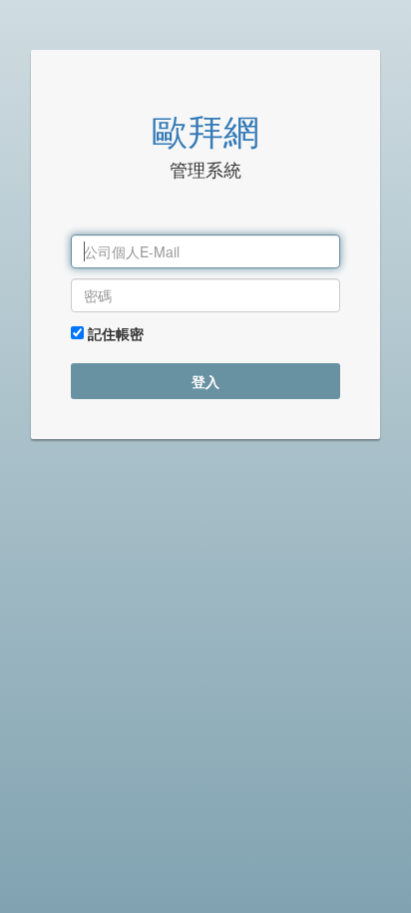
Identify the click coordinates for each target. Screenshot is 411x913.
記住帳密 (114, 333)
